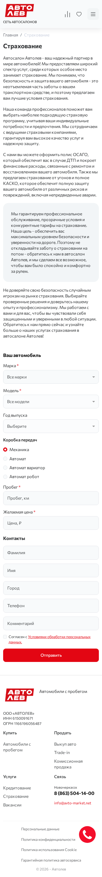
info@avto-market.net (72, 803)
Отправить (51, 655)
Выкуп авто (65, 743)
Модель (12, 390)
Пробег (12, 486)
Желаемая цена (19, 511)
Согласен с (49, 639)
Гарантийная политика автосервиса (51, 860)
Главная (10, 34)
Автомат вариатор (27, 467)
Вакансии (12, 804)
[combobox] (51, 376)
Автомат (17, 458)
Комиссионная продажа (68, 763)
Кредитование (17, 787)
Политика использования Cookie (49, 849)
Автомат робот (24, 476)
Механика (19, 449)
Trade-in (62, 752)
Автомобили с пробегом (17, 746)
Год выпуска (15, 415)
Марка (11, 365)
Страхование (36, 34)
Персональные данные (40, 829)
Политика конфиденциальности (48, 839)
